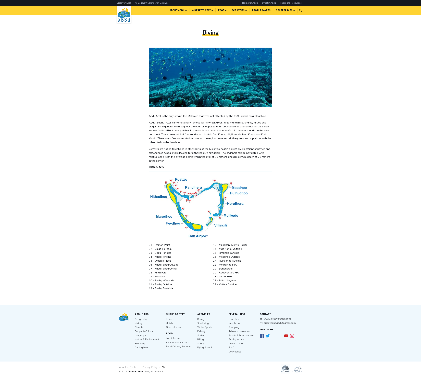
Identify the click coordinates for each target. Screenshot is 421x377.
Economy (140, 343)
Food (221, 10)
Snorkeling (203, 323)
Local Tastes (173, 338)
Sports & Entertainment (241, 335)
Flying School (204, 347)
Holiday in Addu (250, 2)
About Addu (177, 10)
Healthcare (234, 323)
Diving (200, 319)
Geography (141, 319)
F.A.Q (232, 347)
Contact (134, 367)
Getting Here (142, 347)
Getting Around (237, 339)
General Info (284, 10)
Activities (238, 10)
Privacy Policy (150, 367)
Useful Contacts (237, 343)
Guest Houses (173, 327)
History (139, 323)
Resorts (170, 319)
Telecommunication (239, 331)
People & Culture (144, 331)
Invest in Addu (269, 2)
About (122, 367)
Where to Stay (201, 10)
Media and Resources (291, 2)
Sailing (201, 343)
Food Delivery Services (178, 346)
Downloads (235, 351)
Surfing (201, 335)
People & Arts (261, 10)
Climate (139, 327)
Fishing (201, 331)
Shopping (234, 327)
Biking (200, 339)
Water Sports (204, 327)
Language (140, 335)
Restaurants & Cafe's (177, 342)
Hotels (169, 323)
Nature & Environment (147, 339)
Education (234, 319)
